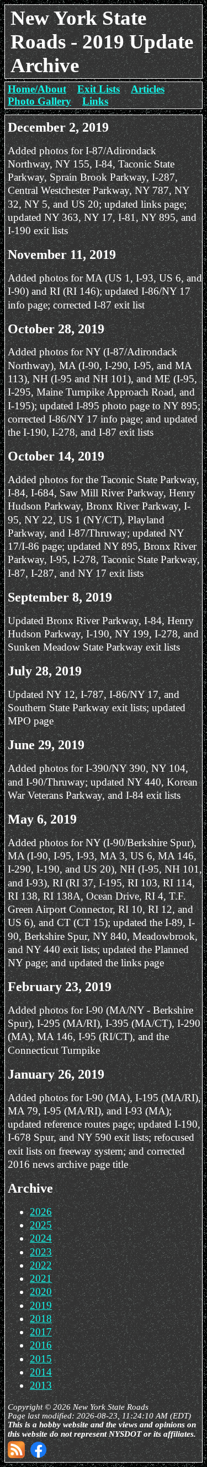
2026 (41, 1211)
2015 (41, 1359)
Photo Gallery (39, 101)
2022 (41, 1265)
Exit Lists (98, 89)
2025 (41, 1225)
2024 (41, 1238)
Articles (147, 89)
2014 (41, 1372)
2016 (41, 1345)
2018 (41, 1318)
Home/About (37, 89)
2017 (41, 1332)
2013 (41, 1385)
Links (95, 101)
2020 (41, 1291)
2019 (41, 1305)
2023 (41, 1252)
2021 (41, 1278)
